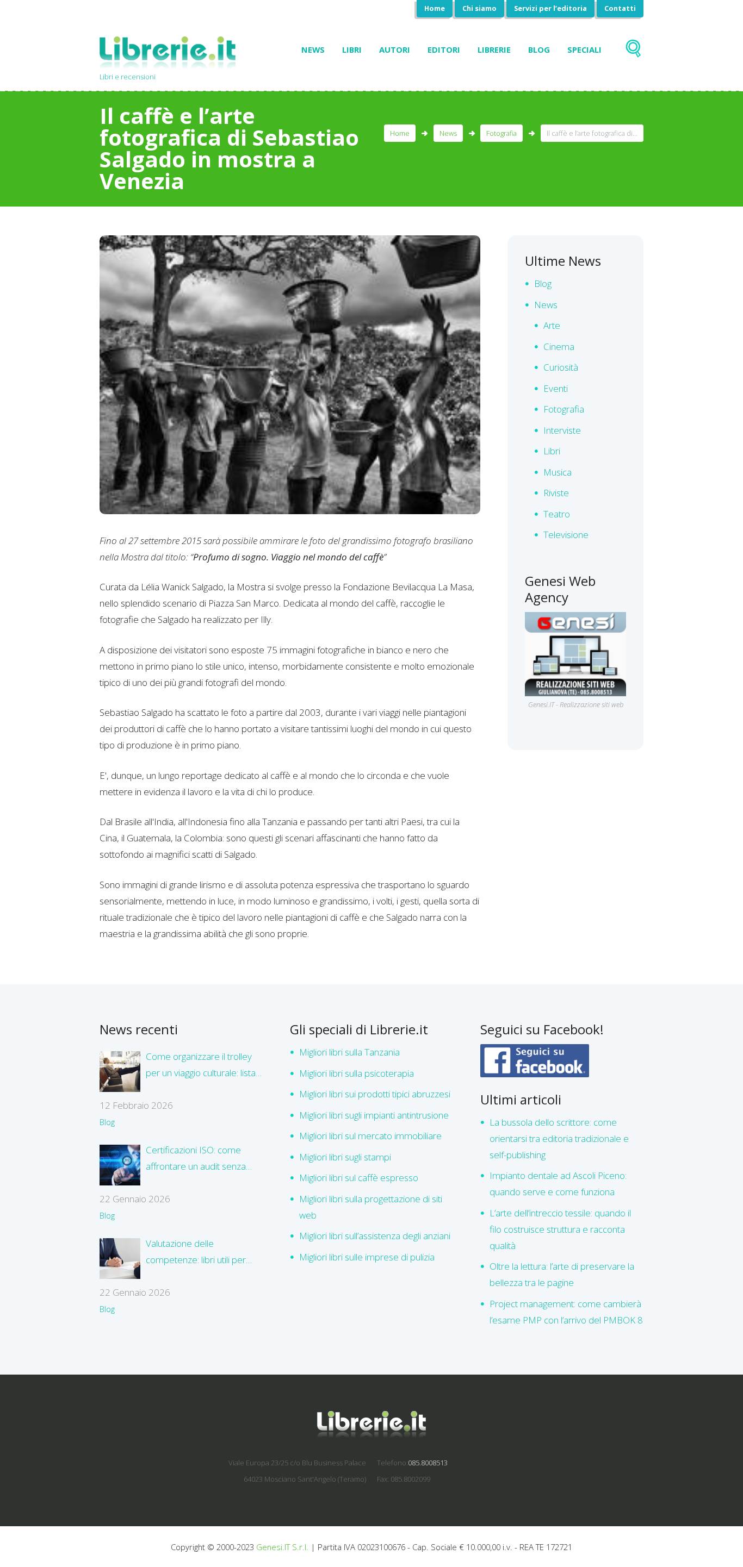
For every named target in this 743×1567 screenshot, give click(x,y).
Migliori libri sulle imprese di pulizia (367, 1257)
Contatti (620, 8)
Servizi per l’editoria (550, 8)
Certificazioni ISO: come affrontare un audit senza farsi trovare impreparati (196, 1159)
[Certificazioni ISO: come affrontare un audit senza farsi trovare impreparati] (120, 1165)
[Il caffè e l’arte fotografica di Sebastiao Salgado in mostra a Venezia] (290, 374)
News (313, 49)
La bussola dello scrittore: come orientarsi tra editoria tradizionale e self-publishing (559, 1138)
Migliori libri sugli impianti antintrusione (374, 1115)
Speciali (584, 49)
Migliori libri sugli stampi (345, 1157)
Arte (551, 325)
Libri (352, 49)
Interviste (562, 430)
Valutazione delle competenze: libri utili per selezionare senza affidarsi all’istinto (199, 1252)
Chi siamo (479, 8)
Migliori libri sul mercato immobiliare (370, 1135)
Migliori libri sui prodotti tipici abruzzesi (374, 1094)
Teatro (556, 514)
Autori (394, 49)
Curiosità (560, 367)
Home (434, 8)
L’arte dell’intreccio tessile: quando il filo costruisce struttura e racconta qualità (560, 1229)
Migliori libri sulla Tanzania (349, 1052)
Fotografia (501, 133)
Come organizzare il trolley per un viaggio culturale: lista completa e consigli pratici (201, 1065)
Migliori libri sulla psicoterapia (356, 1073)
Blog (539, 49)
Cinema (558, 346)
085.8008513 (428, 1463)
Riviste (556, 492)
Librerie (494, 49)
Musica (557, 472)
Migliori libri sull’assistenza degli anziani (374, 1235)
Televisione (566, 534)
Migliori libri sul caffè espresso (358, 1177)
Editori (444, 49)
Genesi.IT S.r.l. (282, 1546)
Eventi (555, 388)
